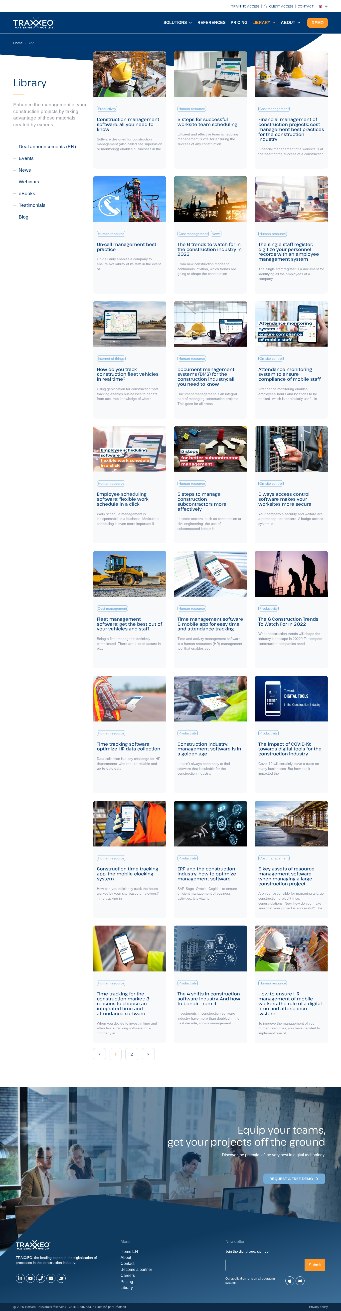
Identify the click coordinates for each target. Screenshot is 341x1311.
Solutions (175, 22)
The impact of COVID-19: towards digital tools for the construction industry (290, 749)
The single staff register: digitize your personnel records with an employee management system (288, 251)
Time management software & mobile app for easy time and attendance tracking (210, 624)
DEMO (318, 23)
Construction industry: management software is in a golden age (209, 749)
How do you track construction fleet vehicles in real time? (128, 374)
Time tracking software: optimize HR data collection (128, 746)
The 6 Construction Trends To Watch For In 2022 (288, 621)
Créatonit (119, 1307)
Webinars (29, 181)
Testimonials (32, 205)
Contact (127, 1263)
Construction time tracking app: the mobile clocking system (127, 874)
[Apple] (289, 1280)
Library (261, 22)
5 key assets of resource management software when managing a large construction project (286, 876)
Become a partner (136, 1269)
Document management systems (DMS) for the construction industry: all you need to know (205, 376)
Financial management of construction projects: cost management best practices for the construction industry (291, 129)
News (25, 170)
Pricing (239, 22)
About (288, 22)
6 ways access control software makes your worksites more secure (285, 499)
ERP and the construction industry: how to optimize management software (206, 874)
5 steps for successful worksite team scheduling (207, 121)
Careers (128, 1275)
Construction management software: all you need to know (128, 124)
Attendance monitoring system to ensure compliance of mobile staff (289, 374)
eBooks (27, 193)
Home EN (129, 1251)
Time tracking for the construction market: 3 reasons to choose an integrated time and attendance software (123, 1003)
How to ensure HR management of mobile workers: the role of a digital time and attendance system (290, 1003)
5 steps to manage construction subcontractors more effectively (201, 501)
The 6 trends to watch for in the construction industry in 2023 (209, 249)
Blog (23, 217)
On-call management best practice (126, 246)
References (211, 22)
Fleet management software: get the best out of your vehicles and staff (129, 624)
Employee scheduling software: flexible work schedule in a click (123, 499)
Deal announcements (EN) (47, 146)
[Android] (300, 1280)
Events (26, 158)
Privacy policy (318, 1307)
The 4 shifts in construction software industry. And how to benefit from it (208, 999)
